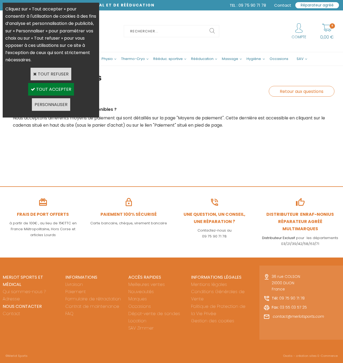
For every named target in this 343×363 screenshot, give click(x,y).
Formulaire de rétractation (93, 299)
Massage (230, 58)
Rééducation (202, 58)
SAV (300, 58)
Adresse (11, 299)
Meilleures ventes (146, 284)
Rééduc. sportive (168, 58)
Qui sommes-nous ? (24, 292)
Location (137, 321)
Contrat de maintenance (92, 306)
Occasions (279, 58)
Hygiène (254, 58)
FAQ (69, 314)
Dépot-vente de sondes (154, 314)
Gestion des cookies (212, 321)
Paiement (75, 292)
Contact (11, 314)
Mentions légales (209, 284)
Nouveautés (141, 292)
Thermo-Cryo (133, 58)
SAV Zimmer (141, 328)
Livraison (74, 284)
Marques (137, 299)
